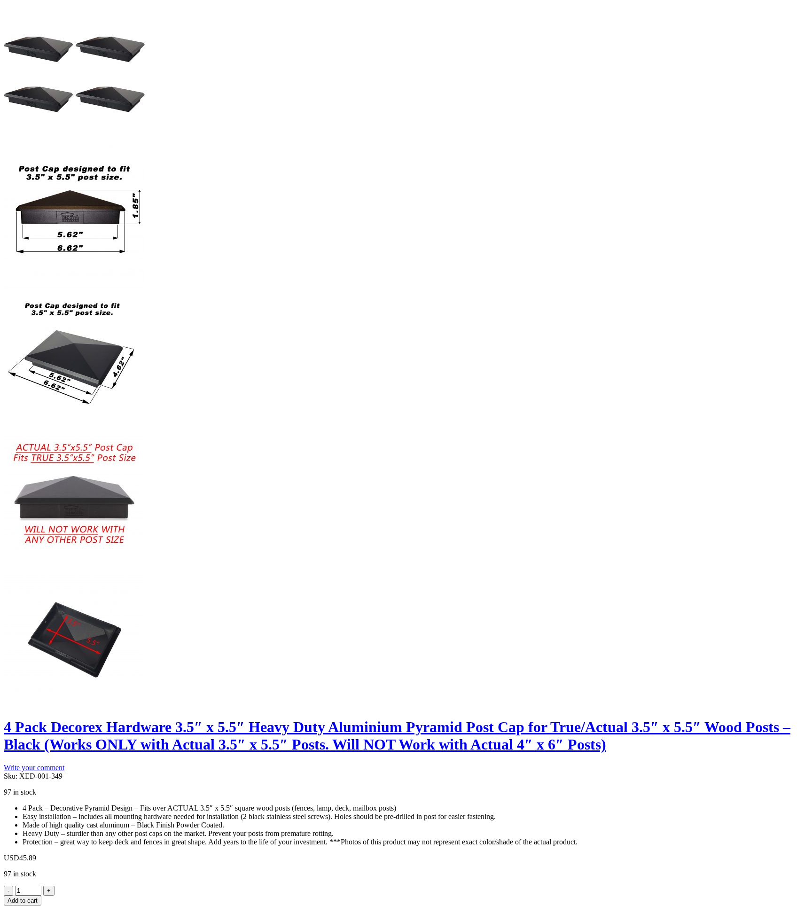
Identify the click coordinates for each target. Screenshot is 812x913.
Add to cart (23, 900)
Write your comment (34, 768)
